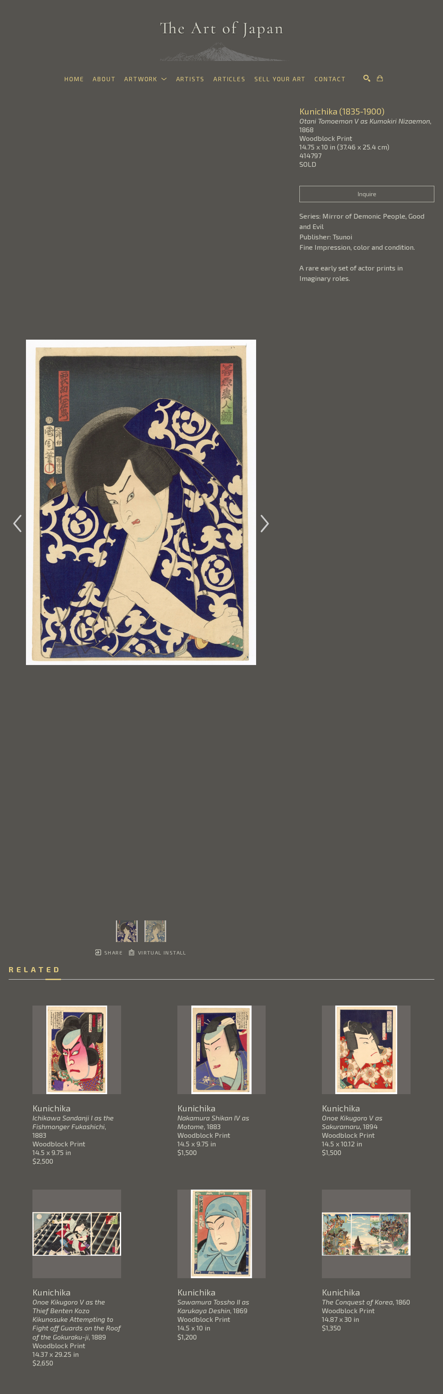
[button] (145, 79)
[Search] (366, 78)
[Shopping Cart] (380, 78)
